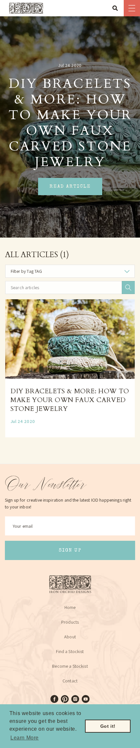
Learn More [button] (24, 737)
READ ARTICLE (70, 186)
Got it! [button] (108, 726)
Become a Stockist (70, 666)
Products (70, 622)
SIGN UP (70, 550)
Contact (70, 681)
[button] (117, 8)
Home (70, 607)
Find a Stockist (70, 651)
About (70, 637)
